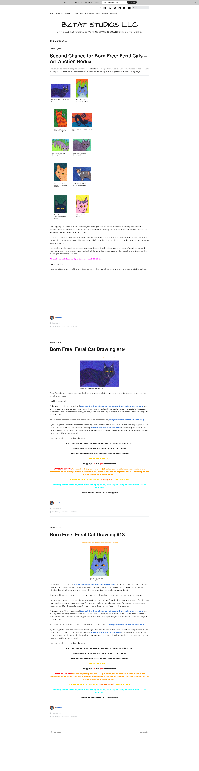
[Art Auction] (60, 91)
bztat (59, 318)
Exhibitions (105, 13)
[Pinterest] (119, 8)
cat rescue (65, 326)
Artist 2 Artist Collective (87, 13)
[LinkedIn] (124, 8)
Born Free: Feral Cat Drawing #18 (87, 534)
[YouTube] (129, 8)
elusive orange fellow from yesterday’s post (94, 584)
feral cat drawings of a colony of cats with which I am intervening (111, 406)
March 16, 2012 (56, 49)
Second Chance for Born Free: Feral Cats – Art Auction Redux (98, 58)
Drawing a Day (57, 323)
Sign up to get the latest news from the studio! (81, 2)
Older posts (143, 732)
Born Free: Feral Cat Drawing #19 (87, 349)
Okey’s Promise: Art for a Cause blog (126, 420)
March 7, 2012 (55, 342)
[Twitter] (115, 8)
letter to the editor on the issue (106, 428)
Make (87, 765)
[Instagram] (100, 8)
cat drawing (56, 326)
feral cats (74, 326)
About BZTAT (69, 13)
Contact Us (113, 13)
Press (98, 13)
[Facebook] (105, 8)
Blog (76, 13)
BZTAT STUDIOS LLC (99, 25)
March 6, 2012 (55, 527)
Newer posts (56, 732)
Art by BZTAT (59, 13)
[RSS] (109, 8)
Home (51, 13)
